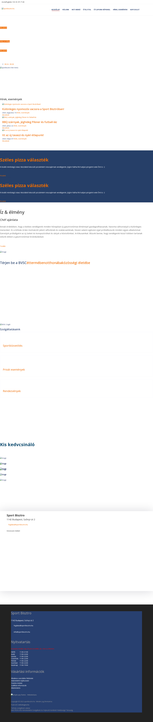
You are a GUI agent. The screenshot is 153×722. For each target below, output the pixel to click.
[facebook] (12, 534)
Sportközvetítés (12, 345)
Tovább (2, 246)
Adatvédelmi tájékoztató (20, 681)
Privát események (14, 369)
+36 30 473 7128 (18, 2)
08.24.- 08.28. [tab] (9, 64)
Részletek (5, 115)
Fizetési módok (16, 683)
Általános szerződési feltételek (22, 678)
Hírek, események (23, 113)
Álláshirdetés (15, 688)
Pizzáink (3, 176)
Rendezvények (12, 391)
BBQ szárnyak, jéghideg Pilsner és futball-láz (29, 122)
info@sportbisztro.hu (22, 632)
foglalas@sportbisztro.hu (18, 524)
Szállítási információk (18, 685)
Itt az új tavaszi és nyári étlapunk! (23, 135)
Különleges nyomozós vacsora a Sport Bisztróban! (33, 109)
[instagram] (17, 534)
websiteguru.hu (23, 705)
